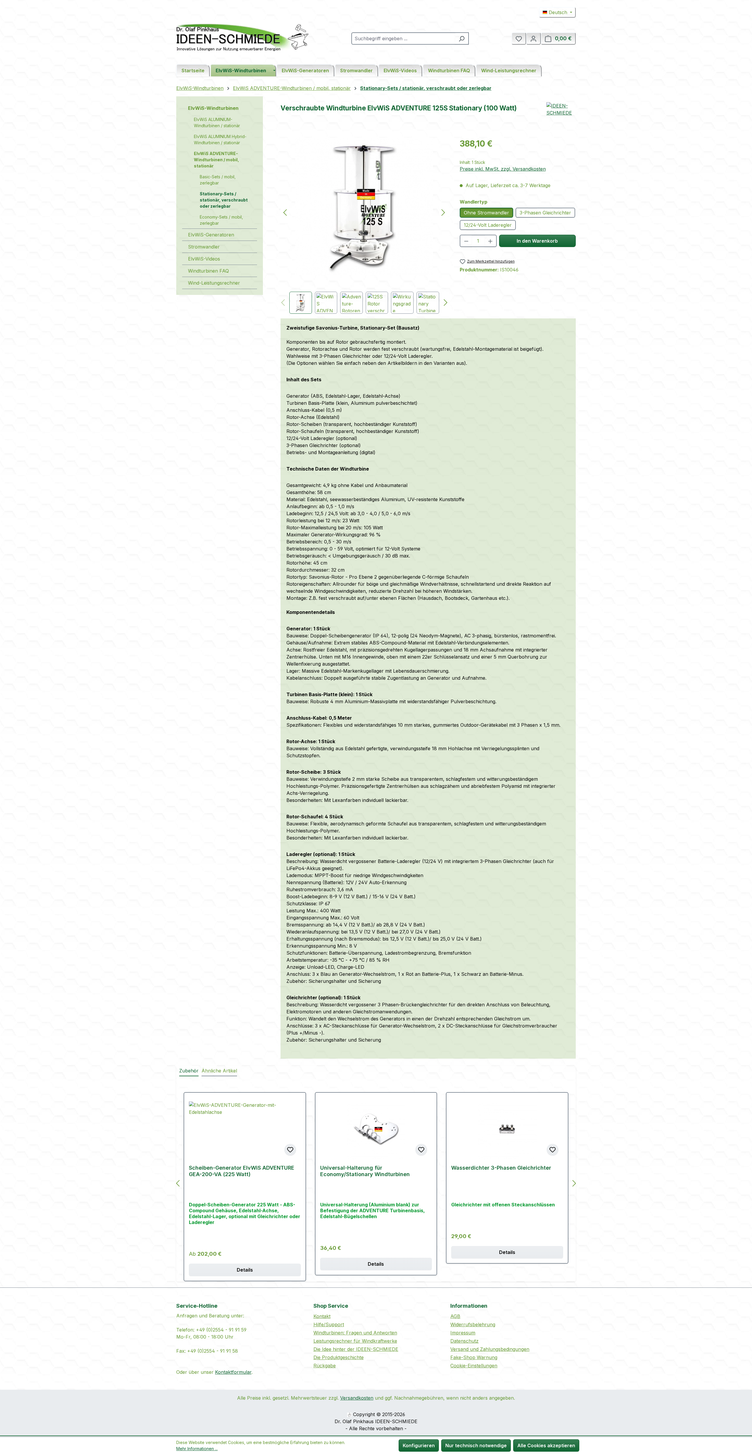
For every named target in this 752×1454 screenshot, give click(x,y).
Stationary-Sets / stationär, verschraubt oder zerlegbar (224, 200)
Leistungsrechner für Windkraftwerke (355, 1341)
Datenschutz (464, 1341)
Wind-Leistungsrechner (214, 283)
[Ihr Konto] (533, 38)
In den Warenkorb (537, 241)
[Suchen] (462, 38)
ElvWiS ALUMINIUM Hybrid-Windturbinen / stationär (220, 139)
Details (245, 1270)
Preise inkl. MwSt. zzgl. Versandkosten (503, 169)
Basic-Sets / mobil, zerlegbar (218, 179)
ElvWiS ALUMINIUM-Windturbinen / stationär (217, 122)
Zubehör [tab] (189, 1071)
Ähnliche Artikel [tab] (219, 1071)
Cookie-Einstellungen (473, 1366)
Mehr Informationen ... (197, 1448)
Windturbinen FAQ (208, 271)
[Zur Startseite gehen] (242, 37)
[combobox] (403, 38)
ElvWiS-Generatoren (211, 235)
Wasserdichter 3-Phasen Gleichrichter (501, 1168)
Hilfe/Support (328, 1324)
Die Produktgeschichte (338, 1357)
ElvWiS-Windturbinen (213, 108)
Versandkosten (356, 1398)
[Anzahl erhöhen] (490, 241)
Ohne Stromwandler (486, 213)
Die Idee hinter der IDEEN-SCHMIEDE (355, 1349)
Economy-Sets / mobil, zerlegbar (221, 220)
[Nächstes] (443, 212)
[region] (364, 225)
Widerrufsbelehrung (472, 1324)
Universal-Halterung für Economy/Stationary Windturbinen (365, 1171)
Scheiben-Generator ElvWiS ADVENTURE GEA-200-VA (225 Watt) (241, 1171)
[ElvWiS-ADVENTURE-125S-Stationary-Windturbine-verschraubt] (364, 206)
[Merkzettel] (518, 38)
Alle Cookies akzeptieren (546, 1445)
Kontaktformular (233, 1372)
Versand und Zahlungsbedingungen (489, 1349)
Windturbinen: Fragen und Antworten (355, 1333)
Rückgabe (324, 1366)
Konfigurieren (419, 1445)
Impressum (462, 1333)
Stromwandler (204, 247)
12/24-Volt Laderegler (488, 225)
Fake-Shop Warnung (473, 1357)
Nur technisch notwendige (476, 1445)
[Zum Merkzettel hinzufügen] (290, 1150)
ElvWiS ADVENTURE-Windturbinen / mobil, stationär (216, 159)
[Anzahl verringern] (466, 241)
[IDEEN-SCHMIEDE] (561, 117)
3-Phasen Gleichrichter (545, 213)
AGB (455, 1316)
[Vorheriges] (285, 212)
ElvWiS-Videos (204, 259)
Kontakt (321, 1316)
